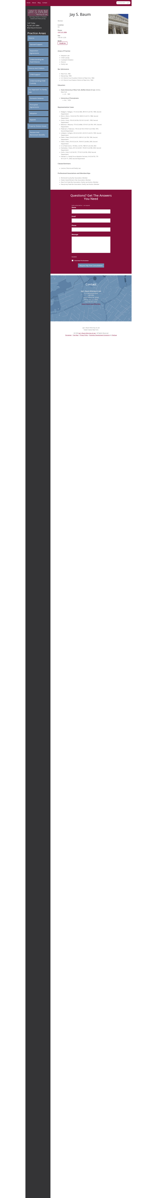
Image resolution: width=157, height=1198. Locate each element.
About (34, 3)
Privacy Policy (84, 335)
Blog (39, 3)
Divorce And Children (36, 68)
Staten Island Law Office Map (91, 304)
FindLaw (114, 335)
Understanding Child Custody (37, 82)
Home (28, 3)
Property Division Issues (37, 126)
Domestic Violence (37, 98)
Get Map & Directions (35, 28)
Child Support (35, 74)
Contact (44, 3)
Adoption (33, 113)
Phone (74, 225)
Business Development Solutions (99, 335)
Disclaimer (74, 256)
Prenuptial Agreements (34, 106)
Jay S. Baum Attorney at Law (87, 333)
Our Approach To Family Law (38, 91)
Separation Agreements (34, 52)
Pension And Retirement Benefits (37, 133)
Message (75, 234)
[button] (155, 1186)
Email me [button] (62, 43)
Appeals (33, 120)
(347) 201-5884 (62, 32)
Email (74, 216)
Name (74, 207)
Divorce (31, 38)
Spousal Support (36, 44)
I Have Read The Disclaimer (81, 260)
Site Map (75, 335)
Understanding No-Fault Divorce (37, 60)
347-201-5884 (34, 25)
